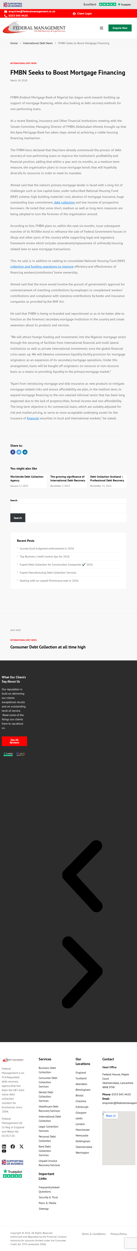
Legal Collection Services (48, 1129)
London (80, 1124)
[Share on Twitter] (18, 452)
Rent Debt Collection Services (45, 1151)
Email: (106, 1098)
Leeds (79, 1118)
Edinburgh (82, 1107)
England (81, 1072)
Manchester (83, 1129)
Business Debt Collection (47, 1070)
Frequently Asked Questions (49, 1189)
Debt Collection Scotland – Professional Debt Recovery (107, 478)
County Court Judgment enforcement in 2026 (47, 548)
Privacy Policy (119, 1234)
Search (13, 500)
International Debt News (23, 63)
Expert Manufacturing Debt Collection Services (48, 572)
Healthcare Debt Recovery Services (49, 1109)
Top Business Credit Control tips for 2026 (45, 556)
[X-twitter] (21, 1146)
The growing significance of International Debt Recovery (67, 478)
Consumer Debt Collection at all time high (48, 647)
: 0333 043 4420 (116, 1094)
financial (33, 418)
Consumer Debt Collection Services (48, 1082)
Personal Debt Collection (47, 1139)
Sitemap (44, 1208)
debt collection (64, 202)
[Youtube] (4, 1151)
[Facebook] (13, 1146)
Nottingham (83, 1141)
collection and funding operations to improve (41, 266)
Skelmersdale (84, 1147)
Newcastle (82, 1135)
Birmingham (83, 1089)
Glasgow (81, 1112)
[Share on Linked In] (24, 452)
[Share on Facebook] (12, 452)
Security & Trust (48, 1197)
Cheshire (81, 1101)
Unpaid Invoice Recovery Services (49, 1163)
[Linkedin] (4, 1146)
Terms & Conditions (94, 1234)
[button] (82, 876)
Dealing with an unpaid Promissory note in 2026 (49, 580)
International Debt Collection (50, 1119)
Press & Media (47, 1203)
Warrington (82, 1152)
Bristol (79, 1095)
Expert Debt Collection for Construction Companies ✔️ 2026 (56, 564)
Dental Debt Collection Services (46, 1096)
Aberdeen (81, 1084)
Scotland (81, 1078)
